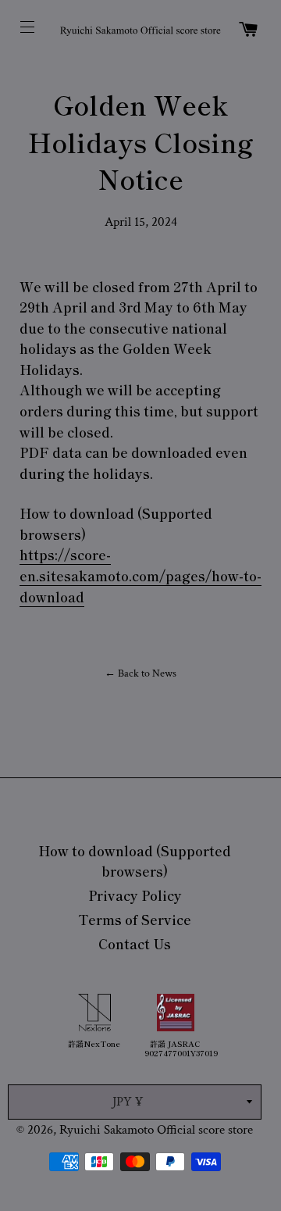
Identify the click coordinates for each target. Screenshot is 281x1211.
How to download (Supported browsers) (134, 861)
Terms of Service (134, 919)
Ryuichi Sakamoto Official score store (156, 1129)
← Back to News (140, 673)
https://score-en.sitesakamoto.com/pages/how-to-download (140, 575)
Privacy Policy (135, 895)
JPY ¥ (127, 1101)
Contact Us (134, 943)
